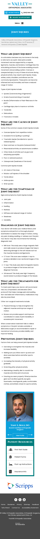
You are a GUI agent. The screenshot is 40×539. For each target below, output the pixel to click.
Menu (17, 23)
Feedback (35, 504)
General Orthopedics (8, 45)
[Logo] (20, 5)
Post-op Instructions (23, 464)
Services (29, 42)
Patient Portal (14, 13)
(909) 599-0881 (28, 13)
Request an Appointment (21, 17)
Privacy (19, 504)
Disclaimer (11, 504)
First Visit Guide (21, 449)
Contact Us (16, 508)
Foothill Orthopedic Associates (20, 518)
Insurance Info (20, 471)
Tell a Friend (5, 508)
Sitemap (27, 504)
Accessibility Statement (30, 508)
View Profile (20, 435)
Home (3, 504)
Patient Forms (20, 457)
